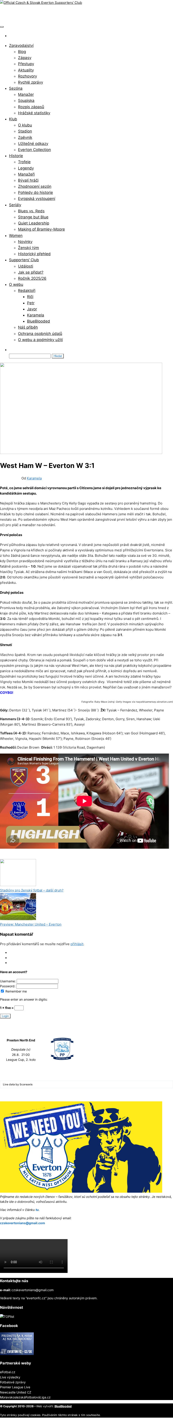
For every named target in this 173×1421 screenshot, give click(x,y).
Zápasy (24, 57)
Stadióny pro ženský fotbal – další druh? (32, 890)
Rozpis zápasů (31, 107)
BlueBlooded (38, 321)
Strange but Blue (33, 217)
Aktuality (26, 70)
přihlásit (77, 944)
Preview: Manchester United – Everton (30, 924)
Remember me (16, 991)
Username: (8, 981)
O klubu (25, 125)
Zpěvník (25, 137)
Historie (16, 156)
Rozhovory (27, 76)
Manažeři (26, 174)
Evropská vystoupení (36, 198)
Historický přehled (34, 254)
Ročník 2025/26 (32, 278)
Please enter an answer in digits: (24, 999)
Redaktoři (26, 290)
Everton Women (28, 856)
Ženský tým (28, 247)
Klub (13, 119)
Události (25, 266)
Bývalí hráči (28, 180)
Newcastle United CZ (15, 1392)
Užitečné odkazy (33, 143)
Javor (32, 309)
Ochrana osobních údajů (40, 333)
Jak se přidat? (30, 272)
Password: (8, 986)
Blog (22, 51)
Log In (13, 952)
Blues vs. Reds (31, 211)
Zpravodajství (21, 45)
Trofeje (24, 162)
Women (16, 235)
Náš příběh (28, 327)
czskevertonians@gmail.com (22, 1223)
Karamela (35, 315)
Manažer (26, 94)
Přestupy (26, 64)
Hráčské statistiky (34, 113)
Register (15, 958)
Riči (30, 296)
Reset (13, 963)
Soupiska (26, 100)
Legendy (26, 168)
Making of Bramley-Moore (41, 229)
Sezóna (16, 88)
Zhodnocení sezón (34, 186)
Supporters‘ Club (24, 260)
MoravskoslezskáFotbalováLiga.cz (25, 1397)
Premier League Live (15, 1387)
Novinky (25, 241)
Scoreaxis (26, 1084)
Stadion (25, 131)
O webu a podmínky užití (40, 339)
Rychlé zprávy (30, 82)
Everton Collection (34, 149)
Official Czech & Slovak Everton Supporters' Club (66, 13)
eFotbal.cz (7, 1372)
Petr (30, 303)
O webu (16, 284)
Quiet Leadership (33, 223)
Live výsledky (10, 1377)
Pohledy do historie (35, 192)
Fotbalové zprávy (13, 1382)
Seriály (15, 205)
